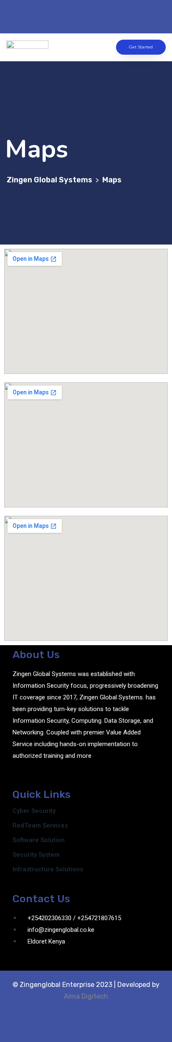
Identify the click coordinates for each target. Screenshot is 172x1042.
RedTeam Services (40, 825)
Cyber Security (34, 811)
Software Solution (39, 840)
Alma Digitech (86, 996)
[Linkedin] (106, 15)
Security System (36, 854)
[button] (79, 47)
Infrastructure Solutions (48, 869)
